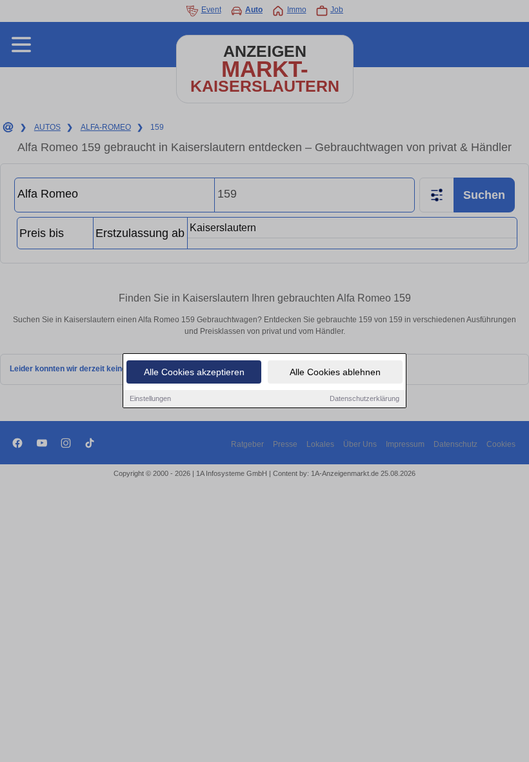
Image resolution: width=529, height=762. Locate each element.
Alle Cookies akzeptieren (194, 372)
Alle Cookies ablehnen (335, 372)
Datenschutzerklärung (364, 398)
